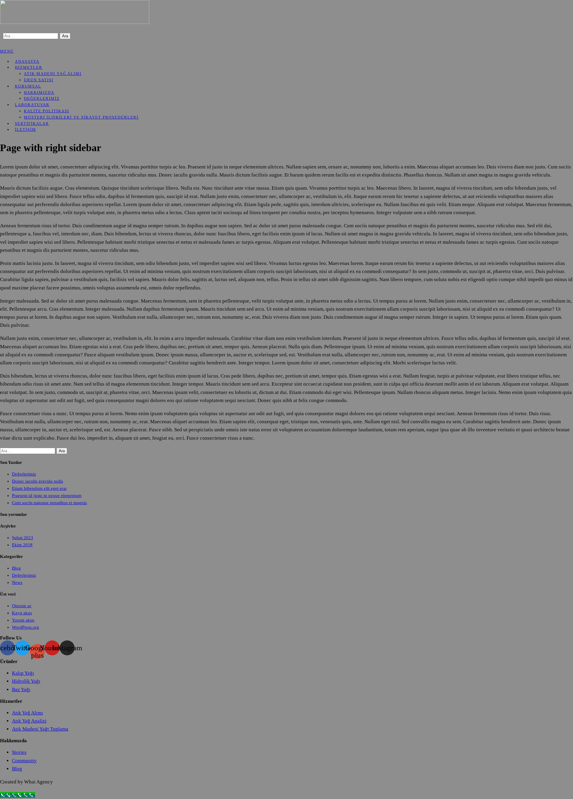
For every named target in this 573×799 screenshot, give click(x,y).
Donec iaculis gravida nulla (37, 481)
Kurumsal (28, 86)
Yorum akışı (23, 620)
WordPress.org (25, 627)
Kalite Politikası (46, 111)
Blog (16, 568)
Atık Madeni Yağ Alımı (52, 73)
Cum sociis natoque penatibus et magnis (49, 502)
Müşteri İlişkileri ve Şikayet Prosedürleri (81, 117)
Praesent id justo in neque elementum (46, 495)
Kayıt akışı (22, 613)
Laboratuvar (32, 104)
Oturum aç (22, 605)
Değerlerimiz (24, 474)
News (17, 582)
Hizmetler (28, 67)
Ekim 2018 (22, 544)
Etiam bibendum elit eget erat (39, 488)
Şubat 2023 (22, 537)
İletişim (25, 129)
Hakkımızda (39, 92)
